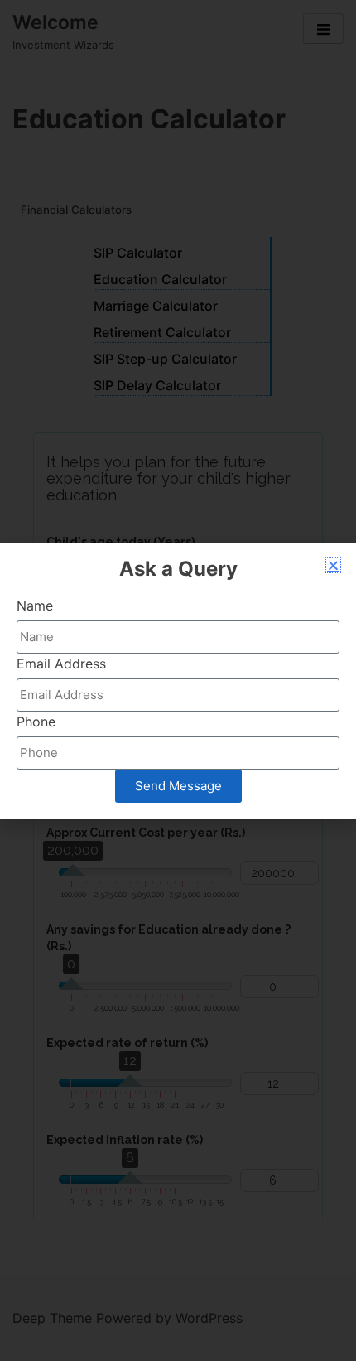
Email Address (61, 663)
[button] (333, 565)
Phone (36, 721)
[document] (178, 680)
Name (35, 605)
